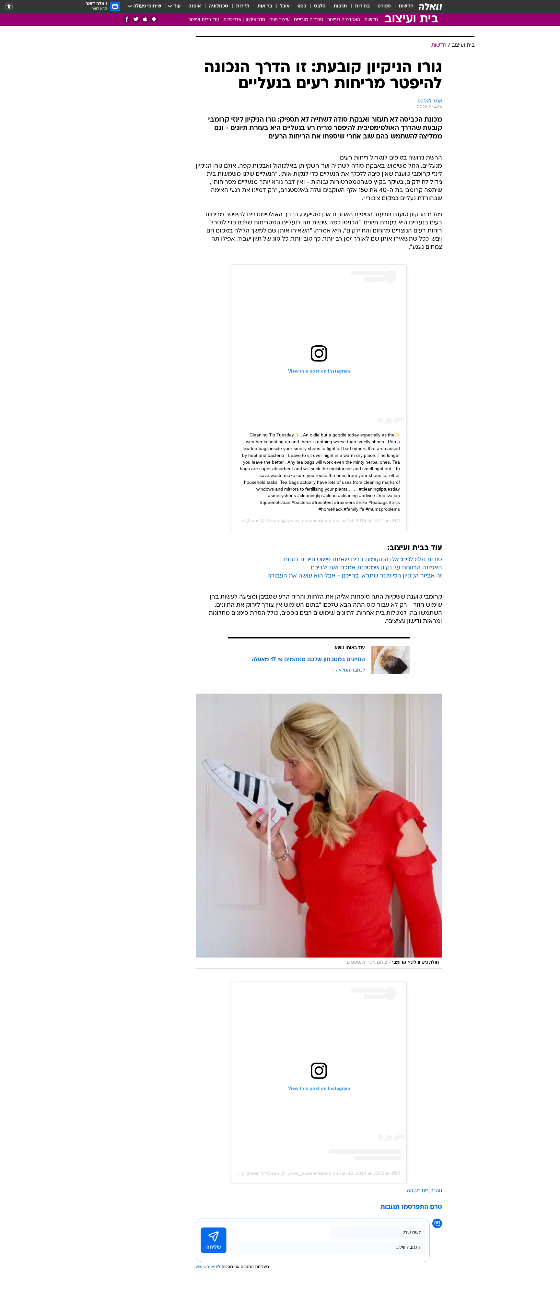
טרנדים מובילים (308, 20)
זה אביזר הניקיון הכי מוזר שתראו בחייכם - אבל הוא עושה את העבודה (354, 576)
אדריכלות (232, 20)
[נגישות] (9, 7)
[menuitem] (402, 6)
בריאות (264, 6)
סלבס (320, 6)
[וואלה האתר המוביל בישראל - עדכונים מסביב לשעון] (430, 6)
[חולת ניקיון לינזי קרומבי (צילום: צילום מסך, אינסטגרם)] (319, 831)
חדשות (406, 6)
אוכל (285, 6)
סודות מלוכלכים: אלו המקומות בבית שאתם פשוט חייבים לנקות (363, 560)
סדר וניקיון (255, 20)
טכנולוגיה (218, 6)
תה (410, 1191)
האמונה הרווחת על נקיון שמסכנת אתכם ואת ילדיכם (376, 568)
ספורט (384, 6)
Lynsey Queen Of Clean (254, 520)
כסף (302, 6)
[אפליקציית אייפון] (145, 19)
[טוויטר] (136, 19)
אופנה (194, 6)
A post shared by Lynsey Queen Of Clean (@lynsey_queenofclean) (263, 1173)
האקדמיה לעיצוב (343, 20)
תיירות (243, 6)
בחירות (362, 6)
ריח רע (421, 1191)
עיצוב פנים (279, 20)
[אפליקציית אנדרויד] (154, 19)
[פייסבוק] (127, 19)
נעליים (436, 1191)
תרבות (340, 6)
